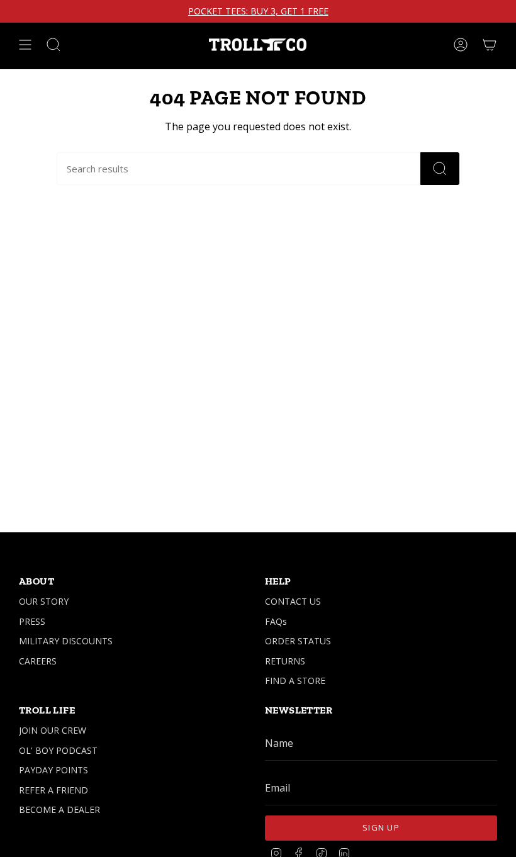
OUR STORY (44, 601)
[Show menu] (25, 44)
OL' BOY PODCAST (58, 750)
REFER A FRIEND (53, 790)
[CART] (489, 44)
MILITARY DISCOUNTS (66, 641)
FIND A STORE (295, 680)
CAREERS (38, 661)
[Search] (439, 168)
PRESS (32, 621)
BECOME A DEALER (59, 809)
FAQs (276, 621)
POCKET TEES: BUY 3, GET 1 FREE (258, 11)
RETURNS (285, 661)
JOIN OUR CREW (52, 730)
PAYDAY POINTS (53, 770)
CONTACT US (293, 601)
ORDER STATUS (298, 641)
